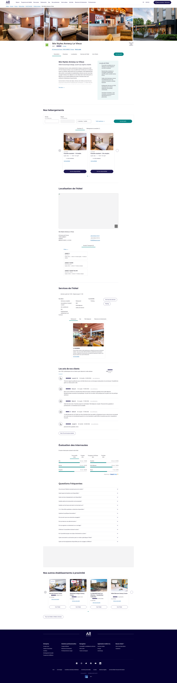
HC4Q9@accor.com (95, 240)
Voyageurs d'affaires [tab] (93, 456)
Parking (107, 303)
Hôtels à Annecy (37, 6)
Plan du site (81, 648)
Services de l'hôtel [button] (68, 288)
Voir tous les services (110, 299)
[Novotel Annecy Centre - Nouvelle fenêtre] (57, 585)
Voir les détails (76, 356)
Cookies (95, 669)
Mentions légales (102, 669)
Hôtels (7, 6)
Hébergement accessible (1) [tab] (93, 128)
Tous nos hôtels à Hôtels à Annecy (53, 616)
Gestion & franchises (47, 648)
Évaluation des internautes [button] (73, 445)
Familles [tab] (103, 456)
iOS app (99, 648)
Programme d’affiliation (48, 655)
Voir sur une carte (55, 599)
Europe (11, 6)
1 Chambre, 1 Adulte (82, 121)
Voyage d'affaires (65, 646)
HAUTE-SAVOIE (29, 6)
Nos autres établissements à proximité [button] (64, 573)
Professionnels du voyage (66, 650)
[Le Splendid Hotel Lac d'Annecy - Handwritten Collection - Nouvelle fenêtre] (99, 585)
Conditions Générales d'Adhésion (72, 669)
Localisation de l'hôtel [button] (70, 188)
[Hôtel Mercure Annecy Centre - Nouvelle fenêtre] (119, 585)
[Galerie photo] (88, 24)
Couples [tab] (83, 456)
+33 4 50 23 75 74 (95, 236)
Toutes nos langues (83, 650)
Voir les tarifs (119, 54)
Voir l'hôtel (57, 607)
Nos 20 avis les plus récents (67, 433)
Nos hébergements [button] (53, 110)
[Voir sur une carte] (88, 210)
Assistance (118, 648)
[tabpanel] (88, 154)
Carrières (45, 650)
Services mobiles (101, 646)
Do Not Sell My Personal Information (117, 669)
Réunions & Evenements (66, 648)
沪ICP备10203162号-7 (93, 673)
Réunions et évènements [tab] (100, 319)
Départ (64, 117)
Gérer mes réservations (120, 646)
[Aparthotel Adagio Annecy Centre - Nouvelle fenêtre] (78, 585)
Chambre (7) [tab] (80, 128)
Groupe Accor (46, 646)
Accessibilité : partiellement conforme (87, 646)
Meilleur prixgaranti (131, 44)
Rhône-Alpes (21, 6)
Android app (100, 650)
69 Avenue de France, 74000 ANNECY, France (63, 49)
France (16, 6)
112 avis (64, 46)
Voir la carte (78, 49)
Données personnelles (86, 669)
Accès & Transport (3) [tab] (88, 245)
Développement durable (48, 653)
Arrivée (48, 117)
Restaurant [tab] (73, 319)
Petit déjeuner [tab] (87, 319)
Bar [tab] (80, 319)
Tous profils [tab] (74, 456)
